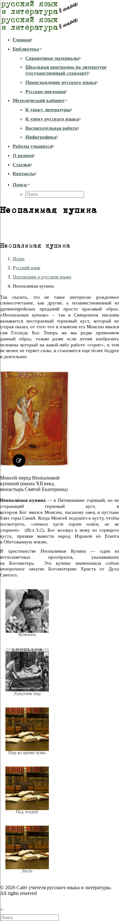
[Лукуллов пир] (27, 698)
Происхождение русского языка (60, 82)
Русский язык (26, 267)
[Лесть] (27, 876)
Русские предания (45, 91)
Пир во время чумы (27, 752)
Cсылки (21, 164)
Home (19, 258)
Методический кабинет (38, 100)
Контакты (24, 173)
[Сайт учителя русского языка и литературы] (59, 16)
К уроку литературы (47, 109)
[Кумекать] (27, 639)
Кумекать (27, 634)
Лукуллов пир (27, 693)
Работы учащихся (32, 146)
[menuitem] (66, 40)
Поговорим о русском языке (42, 276)
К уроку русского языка (52, 118)
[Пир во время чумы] (27, 757)
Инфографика (40, 137)
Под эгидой (27, 811)
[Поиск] (30, 917)
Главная (22, 39)
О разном (23, 155)
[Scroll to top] (5, 908)
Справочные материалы (52, 58)
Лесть (27, 871)
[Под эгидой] (27, 817)
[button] (21, 184)
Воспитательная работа (51, 128)
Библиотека (26, 48)
